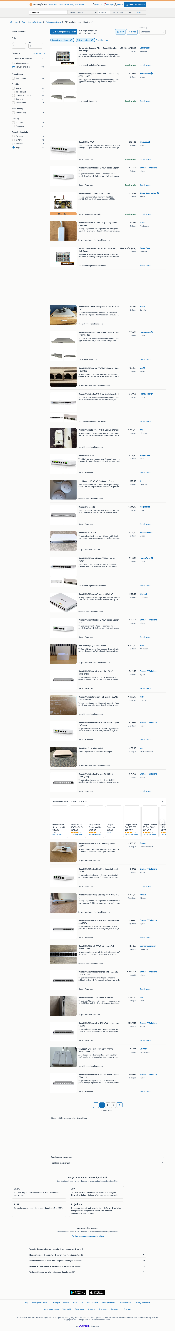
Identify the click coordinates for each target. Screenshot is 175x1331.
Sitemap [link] (127, 1309)
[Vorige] (96, 1105)
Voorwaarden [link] (64, 4)
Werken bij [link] (66, 1309)
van (13, 42)
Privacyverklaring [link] (109, 1303)
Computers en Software (60, 40)
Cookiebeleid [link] (125, 1303)
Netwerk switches (83, 40)
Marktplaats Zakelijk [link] (40, 1303)
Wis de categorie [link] (39, 53)
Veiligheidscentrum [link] (77, 4)
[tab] (120, 31)
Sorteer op (143, 28)
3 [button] (113, 1105)
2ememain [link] (115, 1309)
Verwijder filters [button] (102, 40)
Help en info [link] (52, 4)
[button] (108, 4)
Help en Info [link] (78, 1303)
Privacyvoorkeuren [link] (142, 1303)
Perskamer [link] (79, 1309)
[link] (38, 4)
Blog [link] (26, 1303)
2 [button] (107, 1105)
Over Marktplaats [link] (51, 1309)
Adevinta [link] (91, 1309)
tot (29, 42)
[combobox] (48, 12)
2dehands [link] (103, 1309)
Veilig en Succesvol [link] (61, 1303)
